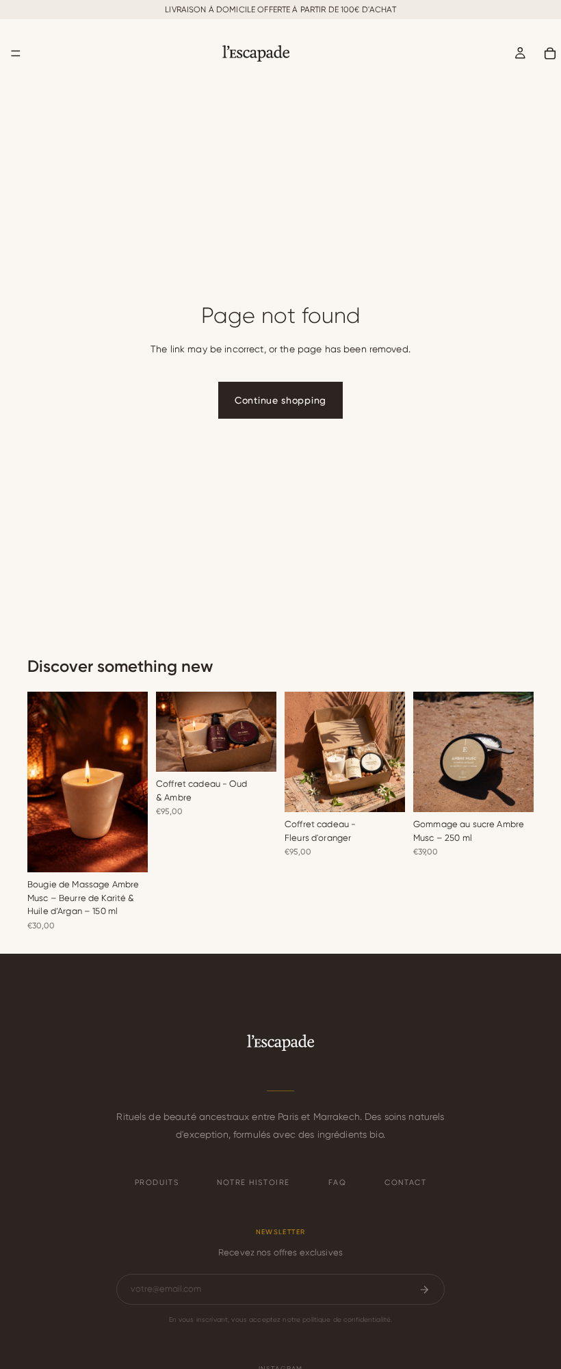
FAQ (337, 1182)
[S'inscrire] (424, 1289)
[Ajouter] (126, 851)
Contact (405, 1182)
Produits (157, 1182)
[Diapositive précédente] (42, 782)
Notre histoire (253, 1182)
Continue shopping (280, 400)
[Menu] (15, 53)
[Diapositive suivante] (133, 782)
